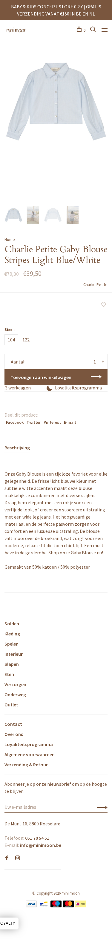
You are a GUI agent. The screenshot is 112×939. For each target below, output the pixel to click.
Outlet (11, 705)
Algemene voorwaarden (29, 754)
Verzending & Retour (26, 765)
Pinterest (52, 422)
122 (26, 340)
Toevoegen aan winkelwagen (40, 377)
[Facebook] (6, 858)
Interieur (13, 654)
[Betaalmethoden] (31, 906)
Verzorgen (15, 684)
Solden (11, 623)
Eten (9, 674)
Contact (13, 724)
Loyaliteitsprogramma (28, 744)
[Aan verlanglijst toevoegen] (103, 305)
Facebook (15, 422)
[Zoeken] (93, 30)
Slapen (11, 664)
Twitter (34, 422)
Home (9, 239)
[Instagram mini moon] (17, 858)
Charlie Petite (95, 284)
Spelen (11, 644)
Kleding (12, 634)
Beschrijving (17, 448)
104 (11, 340)
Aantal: (18, 362)
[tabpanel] (56, 101)
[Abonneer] (100, 806)
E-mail (70, 422)
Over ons (13, 734)
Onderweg (15, 694)
